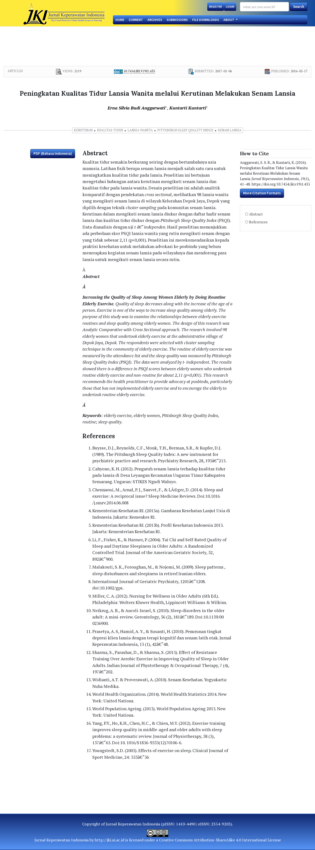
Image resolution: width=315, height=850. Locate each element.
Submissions (177, 19)
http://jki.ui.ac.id (109, 840)
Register (215, 6)
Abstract (256, 214)
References (258, 222)
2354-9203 (221, 824)
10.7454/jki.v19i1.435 (139, 71)
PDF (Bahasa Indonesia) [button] (52, 153)
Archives (154, 19)
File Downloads (205, 19)
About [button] (229, 19)
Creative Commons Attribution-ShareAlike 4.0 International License (220, 840)
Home (119, 19)
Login (230, 6)
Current (136, 19)
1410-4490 (185, 824)
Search (298, 6)
